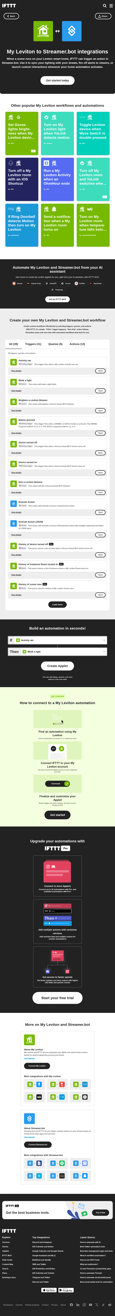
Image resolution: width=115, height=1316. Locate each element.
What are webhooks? (89, 1264)
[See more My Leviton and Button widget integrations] (57, 1084)
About (63, 1305)
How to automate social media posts (95, 1277)
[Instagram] (84, 1305)
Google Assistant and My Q (43, 1255)
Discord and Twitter (40, 1282)
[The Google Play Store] (66, 1290)
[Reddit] (110, 1305)
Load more (57, 604)
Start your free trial (57, 998)
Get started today (57, 80)
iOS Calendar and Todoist (43, 1273)
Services (6, 1242)
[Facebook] (71, 1305)
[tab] (13, 344)
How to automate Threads (91, 1273)
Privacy (54, 1305)
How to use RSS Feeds (90, 1260)
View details (16, 371)
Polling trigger (26, 364)
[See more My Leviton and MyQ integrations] (57, 1097)
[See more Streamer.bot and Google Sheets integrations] (34, 1163)
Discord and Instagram (42, 1242)
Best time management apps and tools (96, 1251)
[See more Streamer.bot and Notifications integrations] (80, 1175)
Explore (6, 1237)
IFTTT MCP (7, 1255)
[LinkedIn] (78, 1305)
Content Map (7, 1264)
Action (23, 384)
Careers (19, 1305)
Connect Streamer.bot (38, 1145)
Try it (100, 371)
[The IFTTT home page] (9, 5)
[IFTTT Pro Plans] (51, 544)
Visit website (29, 1058)
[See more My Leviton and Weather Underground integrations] (34, 1097)
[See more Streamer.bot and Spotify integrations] (57, 1163)
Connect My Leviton (37, 1066)
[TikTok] (103, 1305)
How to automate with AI (90, 1242)
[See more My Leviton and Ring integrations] (80, 1084)
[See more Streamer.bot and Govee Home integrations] (34, 1175)
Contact (45, 1305)
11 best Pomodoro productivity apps (95, 1269)
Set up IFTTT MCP (57, 299)
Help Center (7, 1260)
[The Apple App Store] (49, 1290)
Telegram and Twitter (41, 1277)
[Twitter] (97, 1305)
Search (5, 1269)
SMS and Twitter (39, 1264)
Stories (5, 1247)
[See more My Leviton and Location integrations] (34, 1084)
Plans (4, 1273)
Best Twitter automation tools (92, 1247)
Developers (8, 1305)
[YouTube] (90, 1305)
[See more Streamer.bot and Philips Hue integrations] (57, 1175)
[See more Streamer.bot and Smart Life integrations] (80, 1163)
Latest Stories (87, 1237)
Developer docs (9, 1277)
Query (23, 548)
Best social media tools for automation (96, 1282)
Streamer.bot (59, 52)
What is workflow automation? (93, 1255)
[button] (111, 6)
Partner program (32, 1305)
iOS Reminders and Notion (43, 1269)
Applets (5, 1251)
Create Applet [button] (57, 666)
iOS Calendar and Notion (42, 1247)
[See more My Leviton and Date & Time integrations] (80, 1097)
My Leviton (21, 52)
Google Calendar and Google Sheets (47, 1251)
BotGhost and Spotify (41, 1260)
